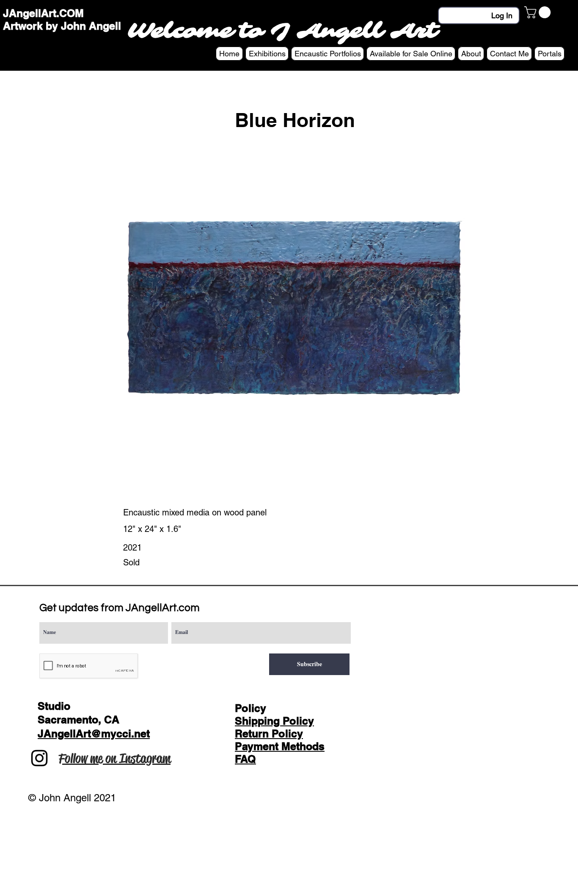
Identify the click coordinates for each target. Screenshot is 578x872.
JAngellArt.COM (43, 13)
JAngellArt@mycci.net (94, 733)
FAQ (245, 759)
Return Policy (269, 733)
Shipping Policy (274, 720)
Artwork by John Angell (62, 25)
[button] (538, 12)
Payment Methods (280, 746)
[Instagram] (39, 758)
